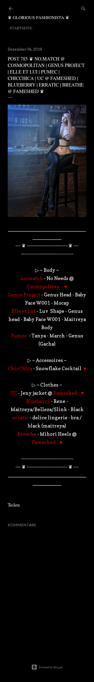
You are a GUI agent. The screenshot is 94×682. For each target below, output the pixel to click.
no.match (31, 278)
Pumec (19, 336)
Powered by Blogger (51, 667)
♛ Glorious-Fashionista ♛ (38, 17)
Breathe (26, 434)
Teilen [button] (14, 504)
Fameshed (65, 393)
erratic (20, 418)
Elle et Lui (23, 311)
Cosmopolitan (43, 286)
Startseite (21, 27)
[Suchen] (83, 8)
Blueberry (38, 401)
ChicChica (20, 368)
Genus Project (24, 295)
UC (13, 393)
